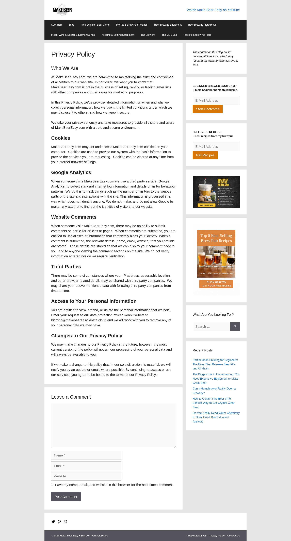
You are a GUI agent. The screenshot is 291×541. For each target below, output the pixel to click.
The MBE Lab (169, 34)
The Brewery (148, 34)
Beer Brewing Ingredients (202, 24)
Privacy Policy (217, 535)
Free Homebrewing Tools (197, 34)
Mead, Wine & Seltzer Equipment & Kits (73, 34)
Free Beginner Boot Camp (95, 24)
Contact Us (233, 535)
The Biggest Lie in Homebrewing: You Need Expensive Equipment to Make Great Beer (216, 378)
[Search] (235, 326)
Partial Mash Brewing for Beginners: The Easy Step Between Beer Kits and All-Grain (215, 364)
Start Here (56, 24)
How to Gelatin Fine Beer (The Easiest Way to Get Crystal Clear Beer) (214, 403)
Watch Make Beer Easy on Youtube (213, 10)
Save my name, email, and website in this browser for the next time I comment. (114, 485)
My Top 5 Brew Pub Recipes (132, 24)
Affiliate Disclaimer (196, 535)
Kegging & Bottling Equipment (118, 34)
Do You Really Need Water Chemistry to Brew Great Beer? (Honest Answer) (216, 417)
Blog (71, 24)
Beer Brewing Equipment (168, 24)
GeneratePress (99, 535)
